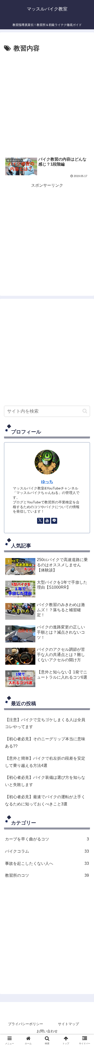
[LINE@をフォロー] (54, 521)
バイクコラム (47, 851)
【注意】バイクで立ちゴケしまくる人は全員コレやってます (45, 723)
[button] (84, 411)
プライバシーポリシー (25, 1024)
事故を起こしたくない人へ (47, 863)
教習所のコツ (47, 875)
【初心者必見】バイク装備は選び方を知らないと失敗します (45, 781)
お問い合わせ (47, 1031)
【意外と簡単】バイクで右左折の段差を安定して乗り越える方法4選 (45, 762)
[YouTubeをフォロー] (47, 521)
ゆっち (47, 482)
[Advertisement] (47, 103)
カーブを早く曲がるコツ (47, 839)
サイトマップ (68, 1024)
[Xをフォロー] (40, 521)
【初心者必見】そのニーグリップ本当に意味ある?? (45, 742)
